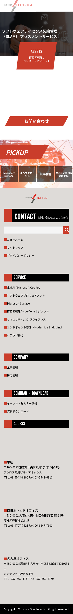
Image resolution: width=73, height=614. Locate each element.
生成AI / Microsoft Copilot (23, 287)
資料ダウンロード (18, 411)
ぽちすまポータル (27, 174)
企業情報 (12, 367)
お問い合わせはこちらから (53, 217)
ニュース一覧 (15, 239)
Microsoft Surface (9, 174)
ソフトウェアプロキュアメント (26, 295)
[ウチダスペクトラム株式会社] (18, 6)
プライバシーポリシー (20, 255)
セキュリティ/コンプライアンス (26, 319)
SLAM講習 (45, 174)
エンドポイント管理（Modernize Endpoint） (35, 327)
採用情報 (12, 375)
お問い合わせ (36, 121)
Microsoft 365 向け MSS (64, 174)
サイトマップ (15, 247)
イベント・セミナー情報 (22, 403)
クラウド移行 (15, 335)
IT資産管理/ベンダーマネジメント (28, 311)
